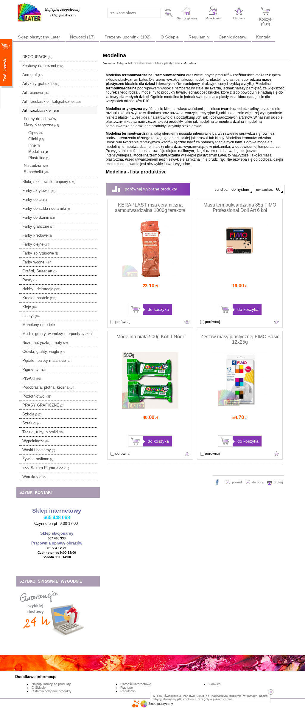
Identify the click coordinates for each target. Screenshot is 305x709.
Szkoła (31, 414)
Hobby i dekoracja (41, 289)
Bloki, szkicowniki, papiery (48, 181)
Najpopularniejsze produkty (51, 684)
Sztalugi (31, 423)
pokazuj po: (265, 189)
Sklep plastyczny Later (39, 37)
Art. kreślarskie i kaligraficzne (51, 101)
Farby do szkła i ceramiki (46, 208)
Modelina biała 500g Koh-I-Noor (150, 336)
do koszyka (158, 309)
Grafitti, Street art (39, 271)
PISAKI (31, 378)
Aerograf (32, 74)
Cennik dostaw (232, 37)
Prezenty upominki (128, 37)
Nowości (82, 37)
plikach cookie (222, 699)
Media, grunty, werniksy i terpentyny (57, 333)
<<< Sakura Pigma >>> (45, 468)
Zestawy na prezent (42, 65)
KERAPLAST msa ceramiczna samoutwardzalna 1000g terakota (150, 207)
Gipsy (35, 133)
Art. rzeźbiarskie (40, 110)
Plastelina (38, 158)
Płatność (126, 687)
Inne (34, 145)
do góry (257, 482)
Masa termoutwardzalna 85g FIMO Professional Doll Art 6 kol (239, 207)
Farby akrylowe (38, 190)
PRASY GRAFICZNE (42, 405)
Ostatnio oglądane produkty (51, 691)
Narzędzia (36, 165)
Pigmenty (34, 369)
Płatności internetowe (135, 684)
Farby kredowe (37, 235)
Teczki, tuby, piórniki (42, 432)
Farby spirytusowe (40, 253)
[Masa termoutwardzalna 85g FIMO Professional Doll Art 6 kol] (239, 261)
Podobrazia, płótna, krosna (48, 387)
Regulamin (199, 37)
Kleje (29, 307)
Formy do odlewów (40, 119)
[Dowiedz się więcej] (52, 638)
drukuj (278, 482)
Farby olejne (35, 244)
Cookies (215, 684)
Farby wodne (36, 262)
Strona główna (187, 18)
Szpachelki (36, 172)
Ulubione (239, 18)
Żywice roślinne (37, 459)
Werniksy (34, 476)
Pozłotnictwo (36, 396)
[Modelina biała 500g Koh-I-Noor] (150, 407)
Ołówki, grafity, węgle (43, 351)
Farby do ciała (34, 199)
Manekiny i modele (38, 324)
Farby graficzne (37, 226)
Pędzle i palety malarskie (46, 360)
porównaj (122, 322)
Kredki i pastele (39, 298)
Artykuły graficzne (40, 83)
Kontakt (263, 37)
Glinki (36, 139)
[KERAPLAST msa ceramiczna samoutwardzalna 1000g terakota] (150, 275)
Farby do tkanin (38, 217)
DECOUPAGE (37, 57)
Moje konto (213, 18)
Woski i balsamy (38, 450)
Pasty (29, 280)
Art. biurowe (35, 92)
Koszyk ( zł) (265, 21)
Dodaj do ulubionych (187, 322)
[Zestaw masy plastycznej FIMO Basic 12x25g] (239, 407)
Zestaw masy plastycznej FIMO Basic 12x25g (239, 339)
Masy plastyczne (41, 125)
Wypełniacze (35, 441)
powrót (237, 482)
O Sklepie (170, 37)
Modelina (38, 151)
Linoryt (31, 316)
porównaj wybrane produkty (151, 189)
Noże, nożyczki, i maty (45, 342)
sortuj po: (222, 189)
